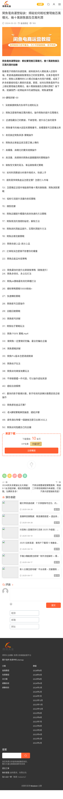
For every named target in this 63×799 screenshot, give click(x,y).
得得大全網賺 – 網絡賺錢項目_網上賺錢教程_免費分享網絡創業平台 (6, 4)
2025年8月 (37, 679)
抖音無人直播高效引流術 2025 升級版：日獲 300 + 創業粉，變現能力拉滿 (39, 529)
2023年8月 (37, 717)
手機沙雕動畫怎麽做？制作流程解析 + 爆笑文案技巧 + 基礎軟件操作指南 (39, 556)
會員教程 (24, 23)
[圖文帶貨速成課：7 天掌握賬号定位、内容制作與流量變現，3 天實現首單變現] (10, 506)
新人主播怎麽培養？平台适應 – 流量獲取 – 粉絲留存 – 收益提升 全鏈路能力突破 (39, 569)
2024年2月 (37, 692)
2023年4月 (37, 734)
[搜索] (48, 4)
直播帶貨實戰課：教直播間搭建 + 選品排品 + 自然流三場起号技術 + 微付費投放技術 (39, 516)
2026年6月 (37, 670)
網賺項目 (5, 687)
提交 (53, 605)
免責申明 (13, 660)
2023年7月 (37, 722)
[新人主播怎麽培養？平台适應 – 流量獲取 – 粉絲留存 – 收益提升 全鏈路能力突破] (10, 572)
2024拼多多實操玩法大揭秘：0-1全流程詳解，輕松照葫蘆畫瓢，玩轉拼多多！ (16, 488)
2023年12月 (38, 700)
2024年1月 (37, 696)
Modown (34, 786)
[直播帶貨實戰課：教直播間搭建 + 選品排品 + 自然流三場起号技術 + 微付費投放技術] (10, 519)
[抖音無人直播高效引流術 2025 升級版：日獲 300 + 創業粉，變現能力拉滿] (10, 532)
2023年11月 (38, 705)
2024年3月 (37, 687)
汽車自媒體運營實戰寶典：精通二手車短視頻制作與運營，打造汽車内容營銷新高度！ (46, 488)
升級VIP (36, 444)
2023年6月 (37, 726)
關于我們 (5, 660)
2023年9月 (37, 713)
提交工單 (5, 768)
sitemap (20, 660)
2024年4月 (37, 683)
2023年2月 (37, 743)
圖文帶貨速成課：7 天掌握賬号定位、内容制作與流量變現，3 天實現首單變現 (39, 503)
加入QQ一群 (7, 777)
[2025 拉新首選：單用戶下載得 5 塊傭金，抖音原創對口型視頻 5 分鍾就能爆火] (10, 545)
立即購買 (31, 450)
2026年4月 (37, 675)
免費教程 (5, 675)
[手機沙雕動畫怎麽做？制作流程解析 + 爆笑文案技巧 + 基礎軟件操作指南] (10, 559)
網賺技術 (5, 683)
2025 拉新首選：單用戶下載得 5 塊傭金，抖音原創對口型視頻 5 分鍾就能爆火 (39, 542)
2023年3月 (37, 739)
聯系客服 (5, 773)
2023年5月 (37, 730)
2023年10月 (38, 709)
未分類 (4, 679)
